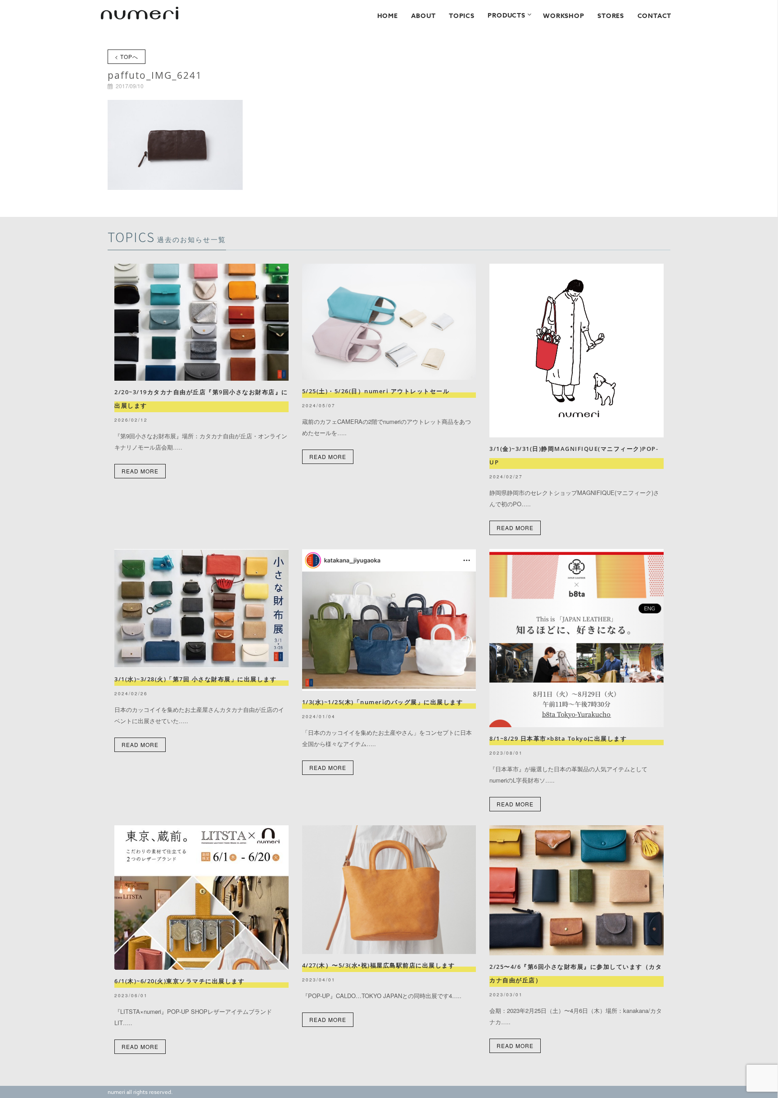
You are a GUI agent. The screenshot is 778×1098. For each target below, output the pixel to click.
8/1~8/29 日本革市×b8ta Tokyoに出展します (558, 738)
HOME (387, 16)
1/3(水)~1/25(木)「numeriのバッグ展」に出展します (382, 702)
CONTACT (655, 16)
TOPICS (462, 16)
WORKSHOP (563, 16)
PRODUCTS (506, 15)
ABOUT (423, 16)
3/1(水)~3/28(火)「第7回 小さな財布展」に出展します (195, 679)
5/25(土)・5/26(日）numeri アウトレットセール (379, 391)
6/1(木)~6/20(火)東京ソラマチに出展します (179, 981)
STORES (610, 16)
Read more (140, 471)
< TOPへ (126, 56)
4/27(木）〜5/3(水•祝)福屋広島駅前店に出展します (378, 965)
